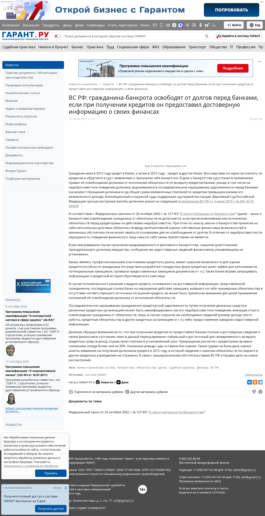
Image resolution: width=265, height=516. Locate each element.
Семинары (96, 25)
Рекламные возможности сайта (200, 481)
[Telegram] (260, 382)
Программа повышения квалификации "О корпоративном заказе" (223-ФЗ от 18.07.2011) (30, 371)
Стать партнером (122, 25)
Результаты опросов (21, 116)
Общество (218, 47)
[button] (238, 36)
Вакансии (31, 25)
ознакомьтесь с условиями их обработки (31, 466)
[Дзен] (174, 25)
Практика (95, 47)
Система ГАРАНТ (96, 375)
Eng (257, 25)
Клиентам (148, 25)
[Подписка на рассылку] (154, 25)
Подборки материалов (22, 178)
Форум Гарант (16, 171)
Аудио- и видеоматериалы (25, 108)
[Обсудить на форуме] (254, 391)
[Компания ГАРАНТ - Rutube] (207, 25)
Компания (11, 25)
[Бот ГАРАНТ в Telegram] (194, 25)
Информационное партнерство (29, 163)
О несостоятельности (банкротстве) (207, 214)
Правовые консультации (24, 85)
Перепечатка (254, 375)
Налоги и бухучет (53, 47)
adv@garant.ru (251, 477)
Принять (51, 473)
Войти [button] (236, 25)
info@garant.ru (123, 500)
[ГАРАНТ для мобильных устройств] (161, 25)
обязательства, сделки (152, 367)
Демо (79, 25)
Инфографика (16, 124)
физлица (202, 367)
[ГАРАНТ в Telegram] (187, 25)
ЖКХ (155, 47)
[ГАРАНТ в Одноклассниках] (200, 25)
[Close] (66, 488)
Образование (173, 47)
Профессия (245, 47)
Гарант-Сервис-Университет (86, 508)
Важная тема (15, 132)
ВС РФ (215, 367)
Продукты (50, 25)
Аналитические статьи (22, 93)
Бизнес (78, 47)
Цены (67, 25)
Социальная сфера (133, 47)
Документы (14, 155)
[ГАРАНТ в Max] (180, 25)
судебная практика (181, 367)
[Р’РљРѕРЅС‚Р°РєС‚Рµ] (249, 382)
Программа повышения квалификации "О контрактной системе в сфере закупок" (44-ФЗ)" (30, 316)
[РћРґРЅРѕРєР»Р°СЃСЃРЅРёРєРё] (255, 382)
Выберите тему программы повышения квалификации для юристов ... (31, 410)
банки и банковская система (96, 367)
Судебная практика (18, 47)
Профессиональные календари (29, 147)
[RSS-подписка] (213, 25)
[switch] (58, 36)
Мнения (11, 101)
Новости (11, 65)
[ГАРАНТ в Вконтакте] (168, 25)
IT (231, 47)
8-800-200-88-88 (189, 458)
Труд (110, 47)
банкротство (126, 367)
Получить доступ (51, 508)
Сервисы (12, 140)
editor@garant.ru (244, 470)
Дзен (124, 382)
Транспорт (197, 47)
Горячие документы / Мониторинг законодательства (31, 75)
